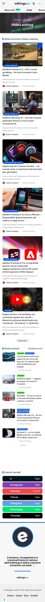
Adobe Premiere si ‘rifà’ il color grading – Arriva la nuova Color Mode (20, 72)
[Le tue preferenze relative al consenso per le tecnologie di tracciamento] (4, 599)
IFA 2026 (21, 353)
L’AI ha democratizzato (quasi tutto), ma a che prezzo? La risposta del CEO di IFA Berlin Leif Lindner (28, 361)
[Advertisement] (22, 458)
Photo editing (23, 409)
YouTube (8, 310)
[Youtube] (22, 491)
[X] (22, 479)
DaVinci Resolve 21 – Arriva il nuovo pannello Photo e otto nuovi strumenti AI (21, 120)
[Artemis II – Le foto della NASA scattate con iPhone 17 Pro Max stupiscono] (8, 433)
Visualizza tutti (35, 348)
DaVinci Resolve (11, 114)
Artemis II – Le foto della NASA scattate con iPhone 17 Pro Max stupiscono (29, 435)
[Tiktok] (22, 497)
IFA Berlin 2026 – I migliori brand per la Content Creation (29, 381)
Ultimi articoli (11, 349)
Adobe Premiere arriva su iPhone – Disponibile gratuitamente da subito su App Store (22, 217)
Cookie (19, 595)
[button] (4, 4)
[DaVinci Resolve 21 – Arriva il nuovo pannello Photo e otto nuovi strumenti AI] (22, 103)
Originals (30, 353)
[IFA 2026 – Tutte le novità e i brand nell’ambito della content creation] (8, 396)
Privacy (10, 595)
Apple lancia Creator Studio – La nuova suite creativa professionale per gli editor (22, 169)
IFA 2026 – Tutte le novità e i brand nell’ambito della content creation (29, 398)
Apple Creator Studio (13, 162)
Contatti (34, 595)
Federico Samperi (12, 86)
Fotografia (22, 429)
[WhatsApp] (22, 509)
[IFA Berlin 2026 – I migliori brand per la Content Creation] (8, 379)
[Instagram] (22, 485)
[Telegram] (22, 503)
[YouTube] (18, 552)
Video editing (23, 412)
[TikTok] (24, 552)
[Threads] (22, 515)
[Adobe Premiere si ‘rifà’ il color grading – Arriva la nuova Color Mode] (22, 54)
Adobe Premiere (11, 65)
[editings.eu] (22, 3)
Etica (26, 595)
